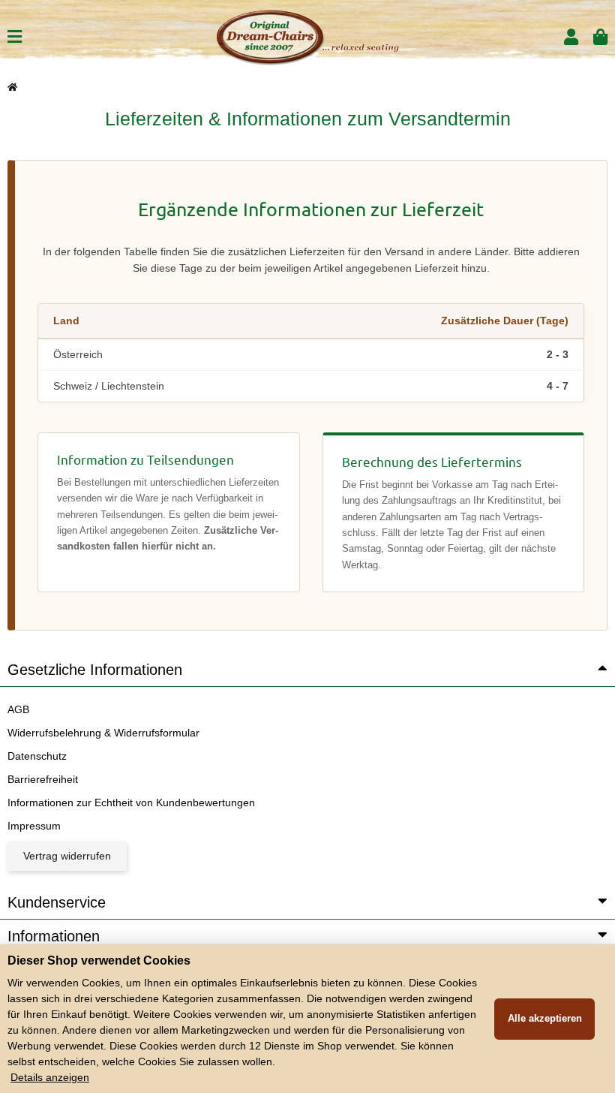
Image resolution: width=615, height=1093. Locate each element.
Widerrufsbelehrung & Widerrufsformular (104, 733)
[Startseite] (12, 87)
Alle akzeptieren (545, 1018)
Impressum (34, 826)
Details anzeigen (49, 1077)
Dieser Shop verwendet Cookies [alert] (99, 960)
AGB (18, 709)
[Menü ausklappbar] (15, 37)
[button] (571, 37)
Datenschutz (37, 756)
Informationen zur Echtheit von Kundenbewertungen (131, 802)
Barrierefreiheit (43, 779)
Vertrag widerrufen (67, 856)
